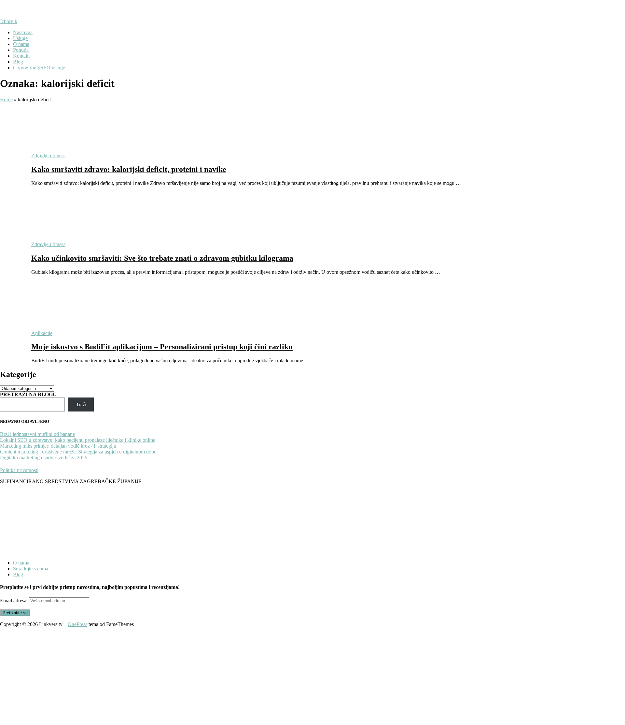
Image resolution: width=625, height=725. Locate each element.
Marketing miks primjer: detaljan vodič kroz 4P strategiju (58, 446)
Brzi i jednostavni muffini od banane (37, 434)
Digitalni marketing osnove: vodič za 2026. (44, 457)
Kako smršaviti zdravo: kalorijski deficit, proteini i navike (128, 169)
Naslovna (23, 32)
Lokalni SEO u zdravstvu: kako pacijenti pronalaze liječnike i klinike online (77, 440)
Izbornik (8, 21)
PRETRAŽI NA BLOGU (28, 394)
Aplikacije (41, 333)
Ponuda (21, 50)
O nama (21, 44)
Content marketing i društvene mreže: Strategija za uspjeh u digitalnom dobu (78, 451)
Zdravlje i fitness (48, 155)
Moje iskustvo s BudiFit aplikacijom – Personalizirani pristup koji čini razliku (162, 346)
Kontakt (21, 56)
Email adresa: (14, 600)
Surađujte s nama (30, 568)
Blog (18, 61)
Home (6, 99)
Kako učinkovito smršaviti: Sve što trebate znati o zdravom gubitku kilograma (162, 258)
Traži (81, 404)
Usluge (20, 38)
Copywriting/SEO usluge (39, 67)
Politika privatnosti (19, 470)
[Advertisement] (312, 676)
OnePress (77, 624)
